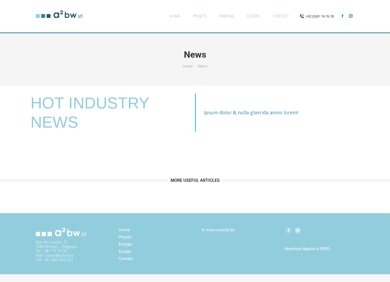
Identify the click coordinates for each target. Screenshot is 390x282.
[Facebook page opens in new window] (342, 15)
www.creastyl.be (220, 230)
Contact (126, 258)
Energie (125, 244)
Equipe (125, 251)
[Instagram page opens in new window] (350, 15)
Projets (125, 237)
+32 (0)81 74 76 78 (320, 16)
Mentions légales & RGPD (307, 248)
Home (124, 230)
